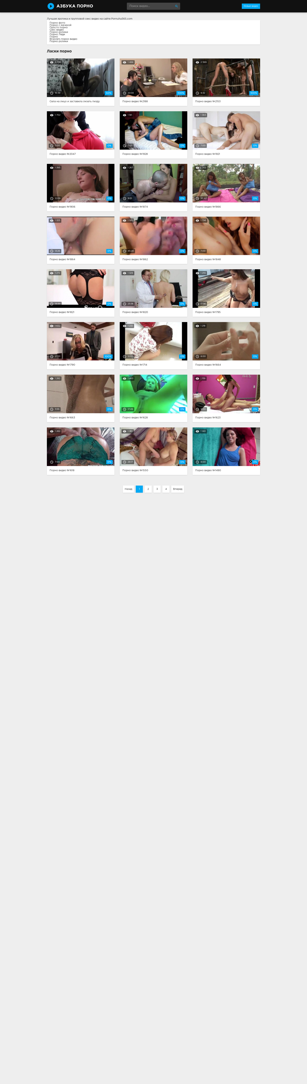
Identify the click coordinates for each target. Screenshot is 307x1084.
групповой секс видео (85, 19)
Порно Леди (57, 34)
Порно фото (57, 23)
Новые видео (251, 6)
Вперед (177, 489)
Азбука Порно (74, 6)
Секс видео (57, 30)
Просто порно (59, 27)
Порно (54, 37)
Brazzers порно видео (63, 39)
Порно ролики (59, 32)
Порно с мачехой (60, 25)
